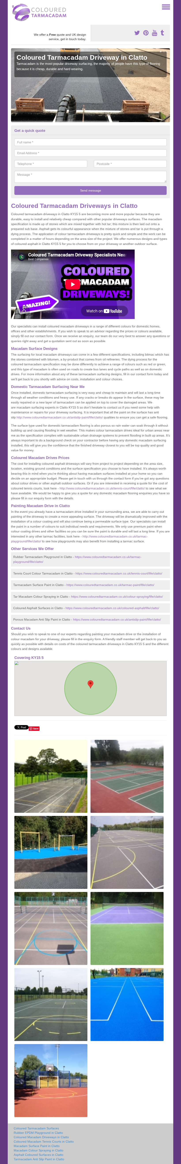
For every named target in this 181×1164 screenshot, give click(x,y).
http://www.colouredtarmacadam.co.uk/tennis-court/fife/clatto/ (102, 488)
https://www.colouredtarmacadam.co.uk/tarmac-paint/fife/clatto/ (110, 585)
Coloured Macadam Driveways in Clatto (41, 1137)
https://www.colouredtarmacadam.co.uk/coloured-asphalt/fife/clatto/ (112, 608)
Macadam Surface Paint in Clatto (37, 1146)
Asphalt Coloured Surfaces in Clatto (38, 1155)
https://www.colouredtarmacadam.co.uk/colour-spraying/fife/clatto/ (117, 596)
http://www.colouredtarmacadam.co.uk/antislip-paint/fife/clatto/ (60, 417)
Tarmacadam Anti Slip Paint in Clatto (39, 1159)
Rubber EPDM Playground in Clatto (38, 1132)
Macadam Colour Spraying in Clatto (38, 1150)
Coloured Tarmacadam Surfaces (36, 1128)
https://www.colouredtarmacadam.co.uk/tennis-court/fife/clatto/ (118, 573)
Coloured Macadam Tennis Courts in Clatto (44, 1141)
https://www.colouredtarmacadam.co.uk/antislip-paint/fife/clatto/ (117, 619)
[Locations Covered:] (13, 6)
